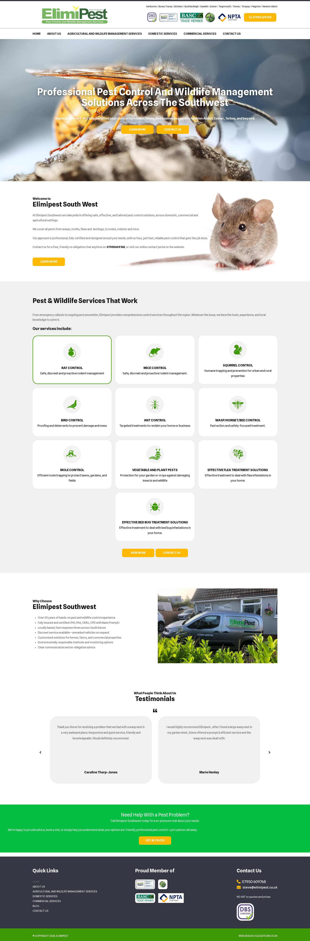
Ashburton (151, 6)
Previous (40, 752)
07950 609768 (261, 17)
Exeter (213, 6)
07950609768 (116, 247)
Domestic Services (162, 33)
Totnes (236, 6)
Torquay (246, 6)
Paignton (256, 6)
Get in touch (155, 840)
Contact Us (232, 33)
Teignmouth (225, 6)
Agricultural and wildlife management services (104, 33)
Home (37, 33)
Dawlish (204, 6)
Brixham (178, 6)
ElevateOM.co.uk (266, 935)
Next (269, 752)
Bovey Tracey (165, 6)
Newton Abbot (270, 6)
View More (138, 552)
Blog (36, 906)
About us (54, 33)
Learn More (137, 129)
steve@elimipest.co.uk (260, 887)
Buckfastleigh (192, 6)
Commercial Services (200, 33)
